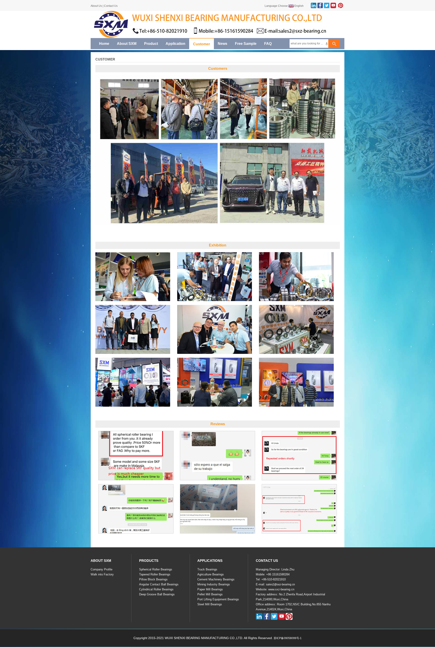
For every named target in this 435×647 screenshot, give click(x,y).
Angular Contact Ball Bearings (159, 584)
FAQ (268, 44)
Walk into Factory (102, 574)
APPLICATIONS (209, 561)
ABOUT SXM (101, 561)
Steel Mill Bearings (209, 604)
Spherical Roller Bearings (155, 569)
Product (151, 44)
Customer (201, 44)
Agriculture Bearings (210, 574)
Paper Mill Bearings (210, 589)
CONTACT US (267, 561)
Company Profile (101, 569)
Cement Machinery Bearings (215, 579)
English (299, 5)
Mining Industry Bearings (213, 584)
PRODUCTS (148, 561)
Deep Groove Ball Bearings (157, 594)
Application (175, 44)
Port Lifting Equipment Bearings (218, 599)
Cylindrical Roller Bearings (156, 589)
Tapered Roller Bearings (154, 574)
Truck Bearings (207, 569)
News (222, 44)
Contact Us (111, 5)
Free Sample (245, 44)
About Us (97, 5)
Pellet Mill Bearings (210, 594)
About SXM (126, 44)
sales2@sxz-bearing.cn (280, 584)
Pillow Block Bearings (153, 579)
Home (104, 44)
